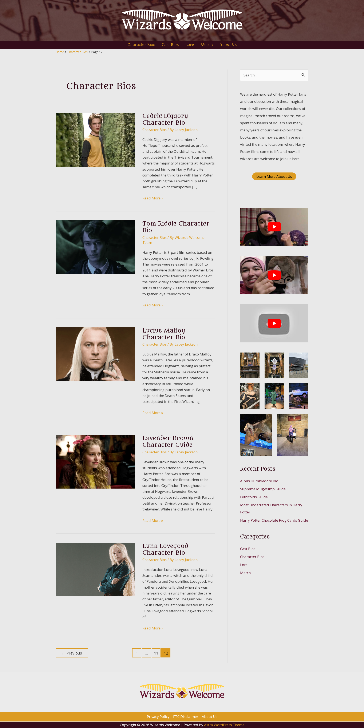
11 (156, 653)
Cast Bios (247, 548)
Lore (244, 564)
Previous (72, 653)
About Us (209, 716)
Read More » (152, 198)
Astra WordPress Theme (224, 724)
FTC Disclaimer (185, 716)
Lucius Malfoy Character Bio (163, 334)
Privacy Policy (158, 716)
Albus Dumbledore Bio (259, 480)
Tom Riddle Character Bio (176, 227)
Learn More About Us (274, 176)
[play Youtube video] (274, 227)
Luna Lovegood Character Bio (165, 549)
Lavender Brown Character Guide (167, 441)
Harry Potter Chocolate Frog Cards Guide (274, 520)
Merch (245, 572)
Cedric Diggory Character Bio (165, 119)
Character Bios (154, 129)
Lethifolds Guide (254, 496)
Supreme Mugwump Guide (263, 488)
